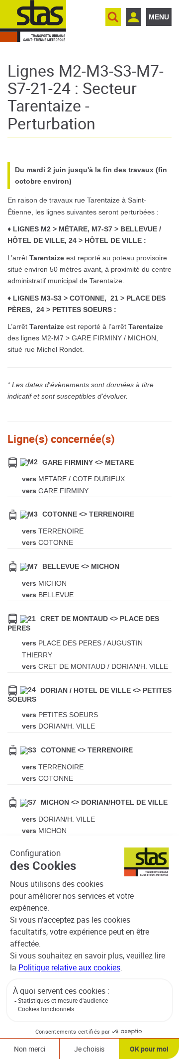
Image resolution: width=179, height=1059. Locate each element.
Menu (159, 17)
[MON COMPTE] (133, 17)
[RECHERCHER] (113, 17)
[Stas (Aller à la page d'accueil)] (33, 21)
